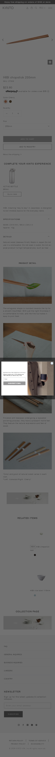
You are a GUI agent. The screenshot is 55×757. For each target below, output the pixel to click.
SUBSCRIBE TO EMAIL (14, 383)
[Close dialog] (52, 363)
